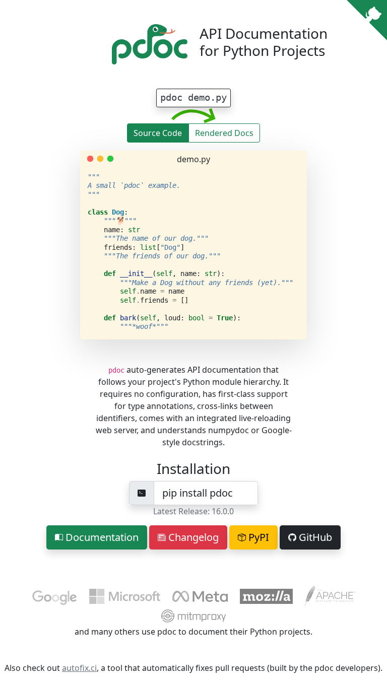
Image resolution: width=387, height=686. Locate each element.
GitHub (314, 537)
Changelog (192, 537)
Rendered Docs (224, 133)
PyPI (257, 537)
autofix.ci (79, 667)
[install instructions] (141, 493)
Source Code (158, 133)
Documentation (101, 537)
